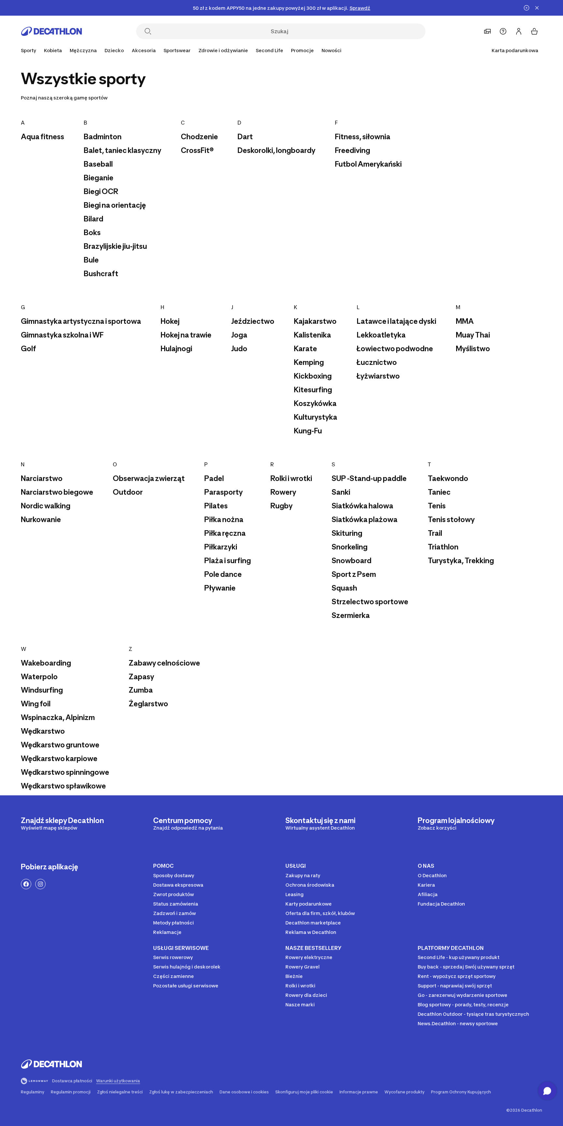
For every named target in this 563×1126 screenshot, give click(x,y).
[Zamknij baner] (537, 8)
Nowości (331, 50)
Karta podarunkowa (515, 50)
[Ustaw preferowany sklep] (487, 31)
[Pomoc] (503, 31)
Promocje (302, 50)
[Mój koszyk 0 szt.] (534, 31)
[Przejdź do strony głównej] (51, 31)
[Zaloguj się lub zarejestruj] (519, 31)
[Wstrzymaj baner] (526, 8)
